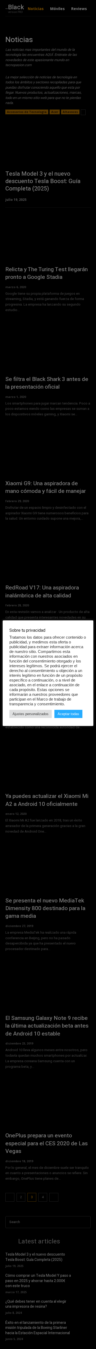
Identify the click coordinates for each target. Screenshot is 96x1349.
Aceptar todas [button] (68, 714)
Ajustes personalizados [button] (31, 714)
